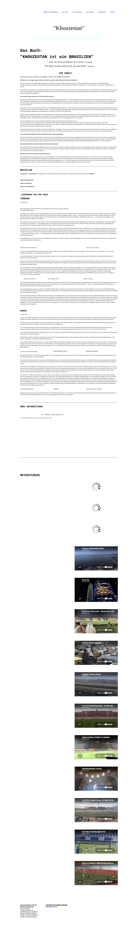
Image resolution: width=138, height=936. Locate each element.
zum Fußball (89, 12)
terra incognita (77, 12)
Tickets (113, 12)
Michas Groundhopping (51, 12)
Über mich (64, 12)
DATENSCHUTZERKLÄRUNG (56, 905)
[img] (69, 29)
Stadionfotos (102, 12)
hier (50, 907)
